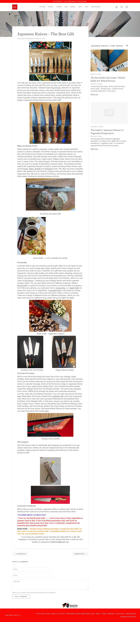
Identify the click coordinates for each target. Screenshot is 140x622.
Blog (93, 614)
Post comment (21, 597)
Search (54, 614)
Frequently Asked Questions (78, 614)
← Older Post (20, 554)
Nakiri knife (74, 288)
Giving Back (120, 614)
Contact (61, 614)
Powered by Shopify (128, 617)
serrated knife (55, 290)
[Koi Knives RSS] (127, 45)
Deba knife (60, 288)
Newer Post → (80, 554)
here (72, 298)
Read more (94, 94)
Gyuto (25, 169)
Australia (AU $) (12, 615)
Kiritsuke (48, 169)
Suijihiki (38, 169)
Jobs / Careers (108, 614)
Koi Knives (56, 88)
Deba (31, 169)
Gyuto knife (22, 285)
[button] (42, 7)
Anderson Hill (57, 396)
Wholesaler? (131, 614)
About (98, 614)
